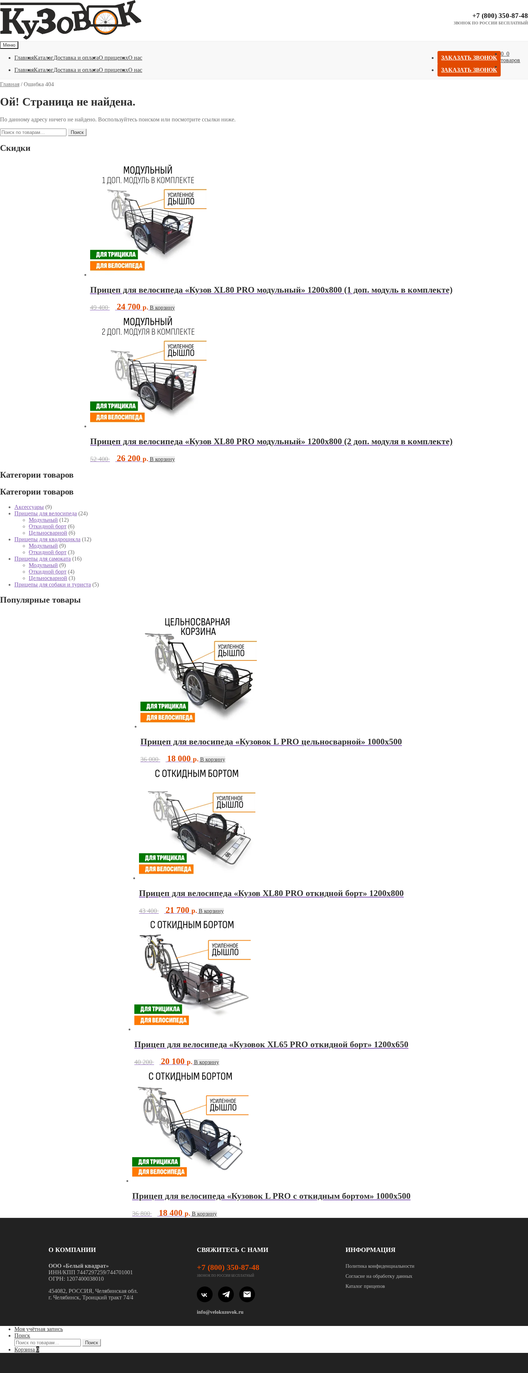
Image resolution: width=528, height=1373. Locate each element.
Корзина (26, 1349)
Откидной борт (47, 526)
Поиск (77, 132)
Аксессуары (29, 507)
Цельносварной (48, 533)
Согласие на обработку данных (379, 1276)
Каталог (44, 58)
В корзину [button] (162, 308)
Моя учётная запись (38, 1329)
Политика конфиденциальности (380, 1266)
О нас (135, 58)
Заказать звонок (469, 58)
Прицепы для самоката (42, 559)
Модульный (43, 520)
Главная (24, 58)
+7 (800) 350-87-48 (500, 15)
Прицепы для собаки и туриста (52, 584)
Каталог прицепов (365, 1286)
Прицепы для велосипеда (45, 513)
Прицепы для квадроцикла (47, 539)
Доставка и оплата (76, 58)
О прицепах (113, 58)
